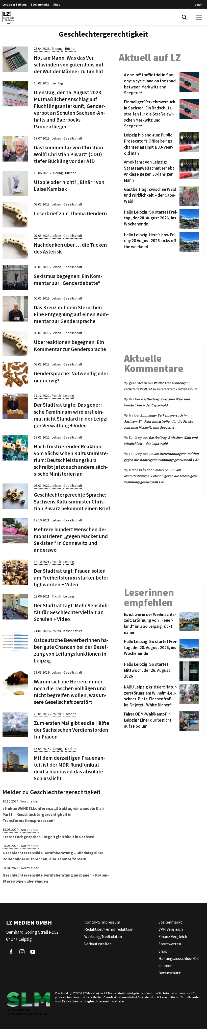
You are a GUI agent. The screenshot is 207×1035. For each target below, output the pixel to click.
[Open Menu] (199, 17)
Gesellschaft (72, 138)
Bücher (70, 48)
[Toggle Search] (184, 17)
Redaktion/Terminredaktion (108, 929)
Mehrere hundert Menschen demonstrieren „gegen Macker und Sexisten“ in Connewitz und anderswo (71, 539)
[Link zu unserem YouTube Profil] (33, 952)
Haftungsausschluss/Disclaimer (179, 962)
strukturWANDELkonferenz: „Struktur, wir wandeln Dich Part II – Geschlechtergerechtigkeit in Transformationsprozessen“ (53, 814)
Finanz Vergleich (173, 936)
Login (198, 4)
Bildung (57, 48)
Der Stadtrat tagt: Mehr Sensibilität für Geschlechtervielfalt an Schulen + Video (71, 612)
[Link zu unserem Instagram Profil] (22, 952)
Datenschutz (170, 972)
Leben (56, 138)
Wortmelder (29, 801)
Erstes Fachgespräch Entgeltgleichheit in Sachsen (48, 836)
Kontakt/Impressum (102, 922)
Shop (56, 4)
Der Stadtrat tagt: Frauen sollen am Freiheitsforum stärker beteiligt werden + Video (72, 578)
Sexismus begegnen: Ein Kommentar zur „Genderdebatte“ (68, 279)
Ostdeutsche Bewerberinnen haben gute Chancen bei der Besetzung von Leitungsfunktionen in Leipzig (71, 650)
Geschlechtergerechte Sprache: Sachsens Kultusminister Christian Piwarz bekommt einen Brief (72, 502)
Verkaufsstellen (98, 943)
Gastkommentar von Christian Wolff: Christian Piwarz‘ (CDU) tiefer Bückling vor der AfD (68, 154)
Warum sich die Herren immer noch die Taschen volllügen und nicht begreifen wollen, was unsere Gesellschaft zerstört (70, 691)
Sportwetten (170, 943)
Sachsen (69, 713)
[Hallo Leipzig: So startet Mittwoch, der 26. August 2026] (188, 671)
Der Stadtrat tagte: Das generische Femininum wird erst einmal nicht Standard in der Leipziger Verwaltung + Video (71, 415)
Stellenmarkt (40, 4)
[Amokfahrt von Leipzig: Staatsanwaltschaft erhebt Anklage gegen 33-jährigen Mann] (188, 171)
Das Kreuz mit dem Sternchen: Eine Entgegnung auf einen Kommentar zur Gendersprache (71, 314)
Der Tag (57, 83)
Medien (70, 748)
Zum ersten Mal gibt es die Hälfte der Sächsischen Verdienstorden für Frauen (71, 730)
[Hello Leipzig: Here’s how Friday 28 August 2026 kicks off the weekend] (188, 242)
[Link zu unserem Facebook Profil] (11, 952)
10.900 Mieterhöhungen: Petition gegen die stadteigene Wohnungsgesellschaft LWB (160, 476)
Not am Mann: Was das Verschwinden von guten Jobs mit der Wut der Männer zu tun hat (69, 65)
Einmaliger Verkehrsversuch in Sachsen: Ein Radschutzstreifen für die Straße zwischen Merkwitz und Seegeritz (158, 421)
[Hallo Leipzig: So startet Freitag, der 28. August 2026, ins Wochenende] (188, 219)
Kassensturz (72, 631)
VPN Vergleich (171, 929)
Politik (56, 395)
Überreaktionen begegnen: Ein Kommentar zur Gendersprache (70, 345)
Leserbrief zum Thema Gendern (70, 213)
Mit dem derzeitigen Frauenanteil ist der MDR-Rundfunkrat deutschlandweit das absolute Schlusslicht (69, 768)
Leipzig (68, 395)
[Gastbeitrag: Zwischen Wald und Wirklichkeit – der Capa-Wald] (188, 196)
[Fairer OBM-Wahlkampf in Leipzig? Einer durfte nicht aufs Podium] (188, 721)
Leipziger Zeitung (15, 4)
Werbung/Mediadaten (103, 936)
